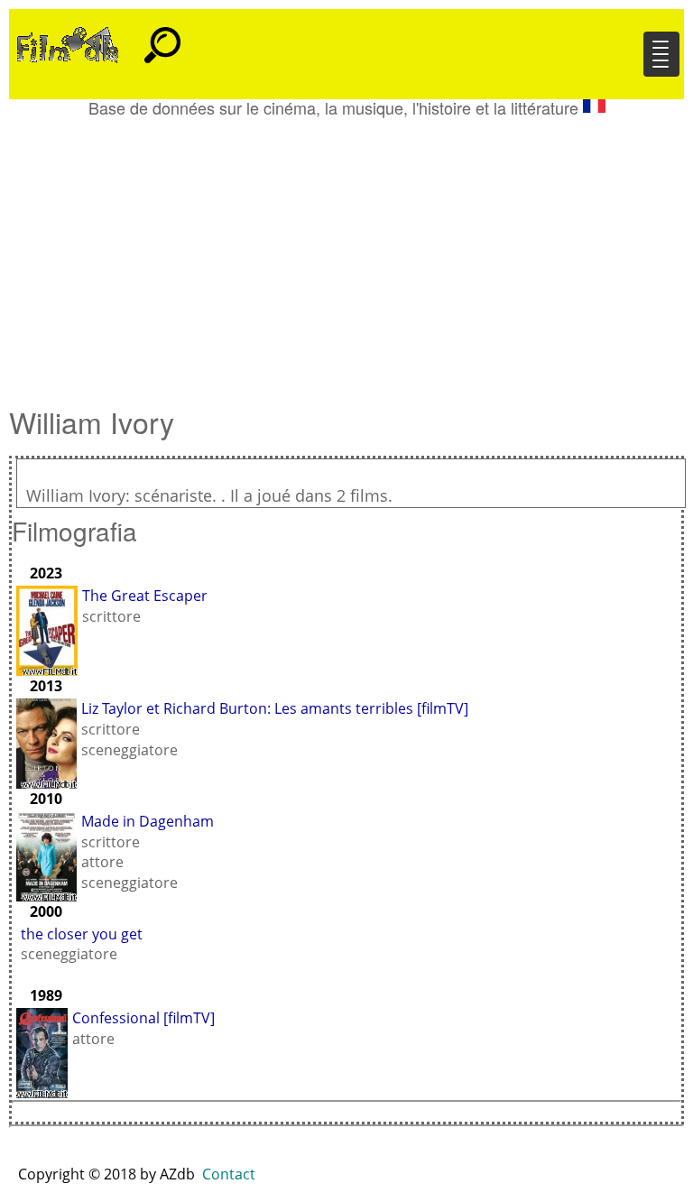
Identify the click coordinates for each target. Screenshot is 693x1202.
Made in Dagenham (147, 821)
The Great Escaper (145, 596)
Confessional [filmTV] (143, 1018)
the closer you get (82, 934)
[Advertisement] (346, 252)
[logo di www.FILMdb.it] (68, 43)
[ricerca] (162, 37)
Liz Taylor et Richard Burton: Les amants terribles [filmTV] (274, 708)
